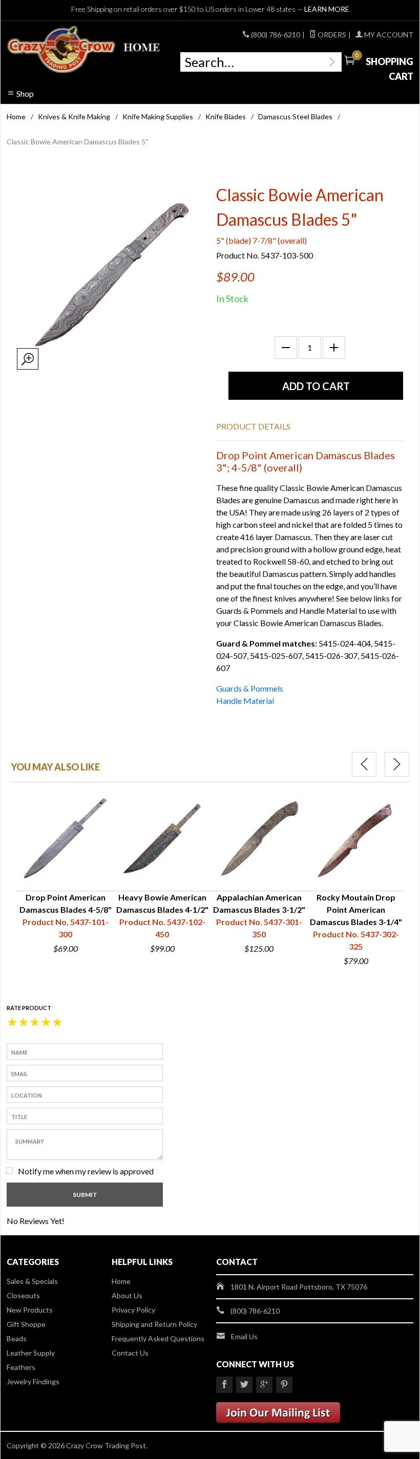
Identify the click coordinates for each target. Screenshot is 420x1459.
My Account (388, 34)
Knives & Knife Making (74, 116)
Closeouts (23, 1295)
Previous (364, 764)
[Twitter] (244, 1385)
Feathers (21, 1367)
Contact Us (130, 1352)
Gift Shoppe (26, 1324)
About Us (127, 1295)
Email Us (244, 1336)
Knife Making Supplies (157, 116)
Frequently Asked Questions (158, 1338)
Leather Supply (31, 1352)
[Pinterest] (284, 1385)
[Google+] (264, 1385)
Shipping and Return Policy (154, 1324)
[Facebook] (224, 1385)
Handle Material (245, 700)
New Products (30, 1309)
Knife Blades (225, 116)
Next (397, 764)
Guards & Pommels (249, 688)
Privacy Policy (133, 1309)
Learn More (326, 9)
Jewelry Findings (33, 1381)
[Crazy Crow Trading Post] (84, 50)
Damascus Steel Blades (295, 116)
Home (16, 116)
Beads (17, 1338)
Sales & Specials (32, 1281)
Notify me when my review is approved (86, 1171)
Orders (331, 34)
